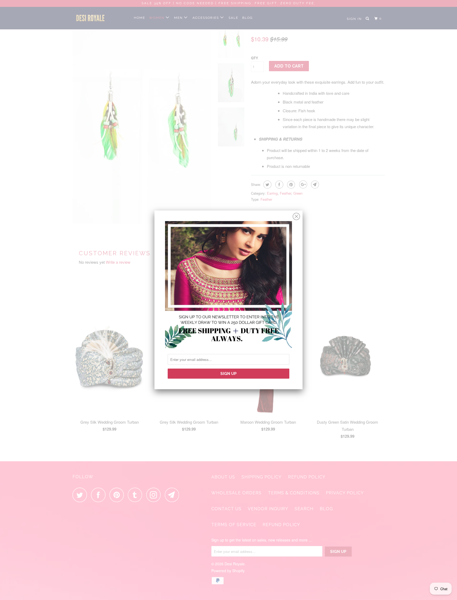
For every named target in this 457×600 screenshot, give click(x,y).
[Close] (296, 215)
